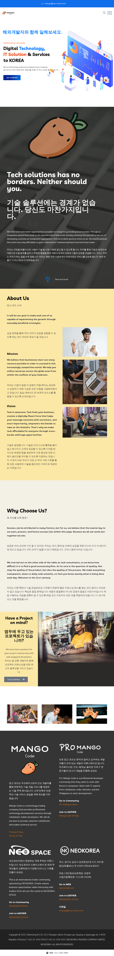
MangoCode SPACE (69, 815)
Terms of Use (16, 835)
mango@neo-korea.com (55, 3)
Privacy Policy (16, 832)
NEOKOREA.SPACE (18, 905)
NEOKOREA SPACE (18, 917)
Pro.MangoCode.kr (68, 804)
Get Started (12, 78)
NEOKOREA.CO (66, 888)
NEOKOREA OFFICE (68, 899)
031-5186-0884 (61, 953)
